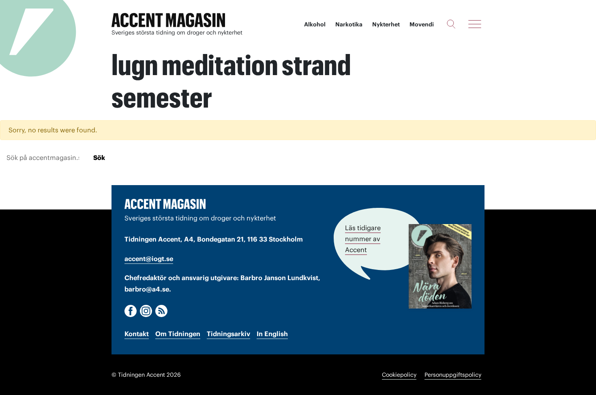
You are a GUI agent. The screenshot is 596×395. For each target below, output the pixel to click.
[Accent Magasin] (168, 20)
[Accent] (165, 203)
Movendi (421, 24)
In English (272, 334)
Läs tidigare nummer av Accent (363, 239)
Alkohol (315, 24)
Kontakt (136, 334)
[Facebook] (130, 311)
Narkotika (348, 24)
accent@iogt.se (148, 259)
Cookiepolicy (399, 374)
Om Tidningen (177, 334)
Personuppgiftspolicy (452, 374)
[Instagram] (146, 311)
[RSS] (161, 311)
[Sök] (451, 24)
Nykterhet (386, 24)
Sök (99, 157)
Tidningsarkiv (228, 334)
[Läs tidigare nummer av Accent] (440, 266)
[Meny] (475, 24)
